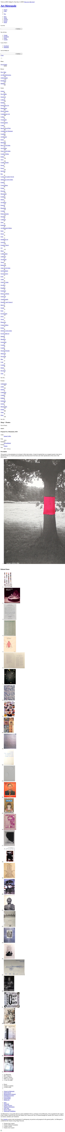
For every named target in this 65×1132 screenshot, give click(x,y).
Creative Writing (5, 154)
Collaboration (4, 253)
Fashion (3, 182)
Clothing (3, 395)
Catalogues (3, 392)
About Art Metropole (9, 1091)
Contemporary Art (5, 114)
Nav (5, 14)
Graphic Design (5, 162)
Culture (2, 125)
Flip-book (3, 370)
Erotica (2, 328)
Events (5, 21)
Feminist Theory (5, 245)
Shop (5, 16)
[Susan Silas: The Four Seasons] (9, 732)
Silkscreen (3, 353)
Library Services (8, 1105)
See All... (3, 377)
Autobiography (4, 299)
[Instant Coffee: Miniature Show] (8, 587)
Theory (2, 262)
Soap (2, 236)
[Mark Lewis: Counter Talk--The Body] (10, 1039)
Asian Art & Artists (5, 268)
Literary (3, 91)
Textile (2, 308)
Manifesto (3, 339)
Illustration (3, 142)
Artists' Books (4, 78)
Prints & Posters (5, 214)
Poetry (2, 139)
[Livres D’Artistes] (9, 861)
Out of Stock (4, 64)
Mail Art (3, 305)
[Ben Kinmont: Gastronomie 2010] (10, 635)
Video (2, 412)
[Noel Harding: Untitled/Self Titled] (9, 1055)
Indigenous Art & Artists (7, 179)
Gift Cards (6, 1108)
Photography (4, 108)
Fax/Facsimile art (5, 333)
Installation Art (4, 239)
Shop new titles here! (29, 2)
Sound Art (3, 97)
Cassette (3, 348)
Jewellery (3, 285)
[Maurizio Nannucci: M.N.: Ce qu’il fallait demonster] (9, 716)
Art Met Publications (6, 75)
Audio (2, 279)
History (2, 199)
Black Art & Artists (5, 145)
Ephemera (3, 225)
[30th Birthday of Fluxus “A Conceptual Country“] (12, 1007)
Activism (3, 242)
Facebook (6, 36)
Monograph (3, 194)
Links (5, 11)
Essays (2, 168)
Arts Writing (4, 148)
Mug (2, 359)
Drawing (3, 191)
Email (5, 38)
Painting (3, 102)
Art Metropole (8, 5)
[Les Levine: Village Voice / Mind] (9, 813)
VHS (2, 373)
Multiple (3, 336)
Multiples (3, 83)
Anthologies (4, 384)
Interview (3, 171)
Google (6, 39)
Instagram (6, 47)
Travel (2, 319)
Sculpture (3, 196)
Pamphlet (3, 288)
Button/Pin (3, 265)
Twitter (5, 35)
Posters (2, 409)
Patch (2, 231)
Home (5, 22)
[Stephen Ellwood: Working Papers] (10, 684)
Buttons (3, 389)
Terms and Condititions (9, 1111)
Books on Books (5, 293)
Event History (7, 1097)
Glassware (3, 296)
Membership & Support (10, 1094)
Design (2, 165)
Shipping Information (9, 1107)
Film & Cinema (4, 111)
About (5, 18)
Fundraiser (3, 291)
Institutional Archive (9, 1095)
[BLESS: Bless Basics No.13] (9, 1023)
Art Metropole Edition (6, 228)
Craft (2, 362)
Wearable (3, 216)
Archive (6, 19)
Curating (3, 345)
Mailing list (6, 1100)
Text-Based (3, 259)
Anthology (3, 256)
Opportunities (7, 1098)
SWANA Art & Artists (6, 330)
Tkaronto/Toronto (5, 350)
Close (2, 55)
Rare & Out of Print (6, 128)
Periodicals (3, 80)
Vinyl (2, 159)
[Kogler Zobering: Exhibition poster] (9, 894)
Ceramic (3, 211)
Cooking (3, 365)
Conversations (4, 185)
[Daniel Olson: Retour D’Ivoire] (9, 845)
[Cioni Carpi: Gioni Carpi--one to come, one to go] (9, 926)
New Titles (3, 72)
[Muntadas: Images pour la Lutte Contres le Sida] (9, 700)
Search (5, 9)
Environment (4, 313)
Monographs (4, 406)
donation (5, 1119)
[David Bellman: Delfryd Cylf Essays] (14, 668)
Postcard (3, 205)
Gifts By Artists (4, 282)
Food (2, 276)
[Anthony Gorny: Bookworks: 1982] (9, 942)
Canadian (3, 134)
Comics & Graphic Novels (7, 176)
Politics (2, 156)
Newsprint (3, 356)
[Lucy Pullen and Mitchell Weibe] (9, 781)
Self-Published (4, 271)
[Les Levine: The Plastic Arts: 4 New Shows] (10, 829)
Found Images (4, 122)
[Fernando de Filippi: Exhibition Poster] (9, 910)
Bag (2, 174)
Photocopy (3, 322)
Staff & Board (7, 1092)
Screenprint (3, 342)
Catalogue (3, 219)
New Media (4, 94)
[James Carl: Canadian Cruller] (14, 975)
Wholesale (6, 1104)
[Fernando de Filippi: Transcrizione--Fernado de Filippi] (9, 958)
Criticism (3, 99)
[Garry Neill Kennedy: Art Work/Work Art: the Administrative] (10, 748)
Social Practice (4, 273)
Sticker (2, 368)
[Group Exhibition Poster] (9, 878)
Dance (2, 233)
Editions (3, 398)
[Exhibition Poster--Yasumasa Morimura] (9, 991)
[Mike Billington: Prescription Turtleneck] (10, 651)
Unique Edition (4, 325)
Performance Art (5, 105)
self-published (7, 443)
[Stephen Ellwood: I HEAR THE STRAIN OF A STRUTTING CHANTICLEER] (9, 764)
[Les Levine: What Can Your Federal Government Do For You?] (10, 797)
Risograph (3, 208)
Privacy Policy (7, 1109)
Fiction (2, 188)
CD (1, 248)
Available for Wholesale (7, 131)
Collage (3, 117)
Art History (3, 202)
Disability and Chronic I (7, 302)
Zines (2, 222)
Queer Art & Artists (5, 151)
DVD (2, 316)
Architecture (4, 137)
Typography (4, 119)
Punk (2, 310)
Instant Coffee (7, 436)
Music (2, 251)
